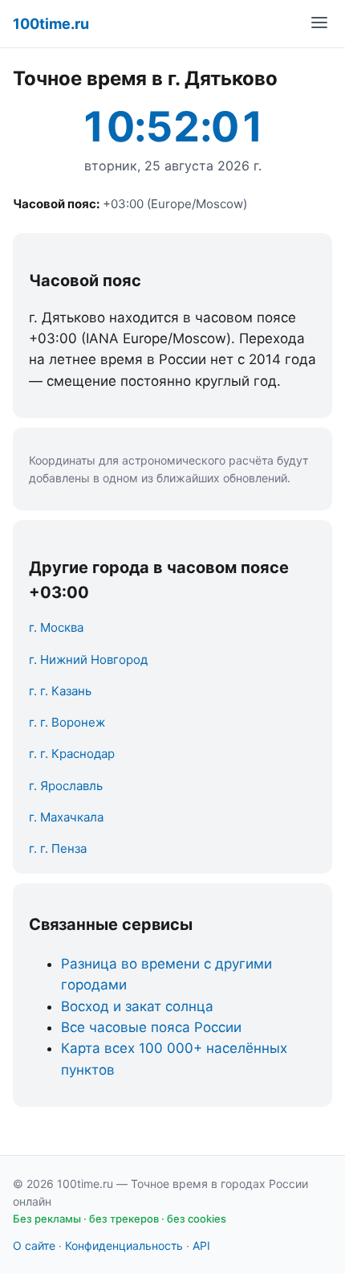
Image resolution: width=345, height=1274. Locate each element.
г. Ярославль (66, 785)
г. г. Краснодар (72, 753)
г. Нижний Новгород (88, 659)
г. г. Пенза (58, 848)
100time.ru (51, 23)
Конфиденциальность (124, 1245)
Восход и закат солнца (137, 1006)
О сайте (34, 1245)
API (201, 1245)
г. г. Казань (60, 690)
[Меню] (319, 24)
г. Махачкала (66, 817)
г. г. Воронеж (67, 722)
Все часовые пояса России (151, 1027)
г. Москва (56, 627)
